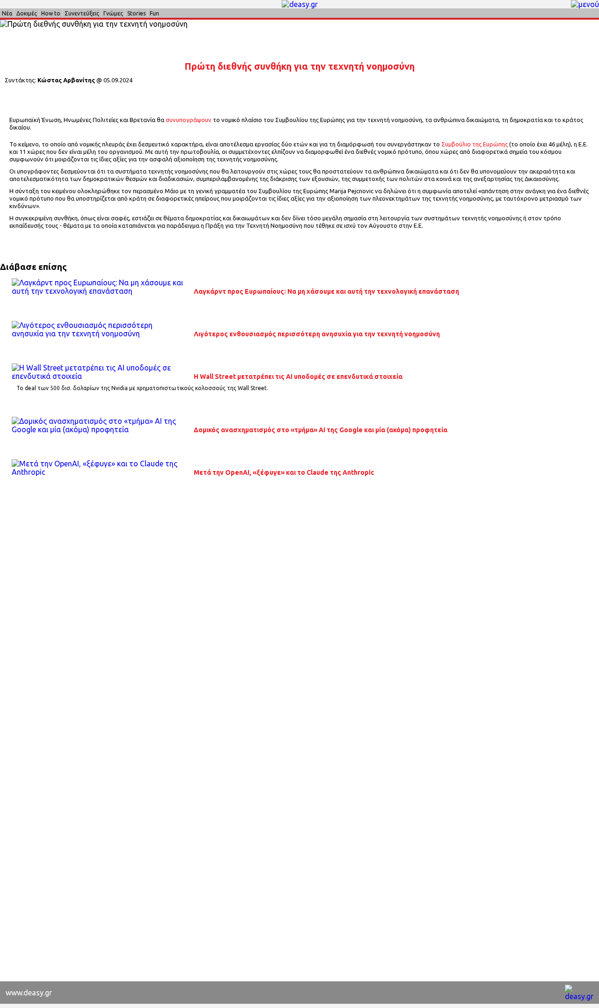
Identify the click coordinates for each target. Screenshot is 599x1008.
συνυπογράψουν (189, 119)
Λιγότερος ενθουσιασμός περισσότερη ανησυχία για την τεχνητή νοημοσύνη (317, 334)
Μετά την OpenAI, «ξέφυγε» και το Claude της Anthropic (284, 472)
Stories (136, 13)
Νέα (7, 13)
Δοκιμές (26, 13)
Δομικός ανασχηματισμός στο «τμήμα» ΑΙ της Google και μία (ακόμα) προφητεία (320, 430)
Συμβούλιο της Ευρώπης (474, 144)
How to (50, 13)
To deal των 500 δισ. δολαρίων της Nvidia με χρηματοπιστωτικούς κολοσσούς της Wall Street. (142, 388)
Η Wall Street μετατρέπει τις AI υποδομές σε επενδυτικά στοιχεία (298, 376)
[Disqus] (299, 617)
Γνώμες (113, 13)
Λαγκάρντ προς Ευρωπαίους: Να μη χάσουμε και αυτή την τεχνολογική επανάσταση (326, 291)
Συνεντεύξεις (82, 13)
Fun (154, 13)
